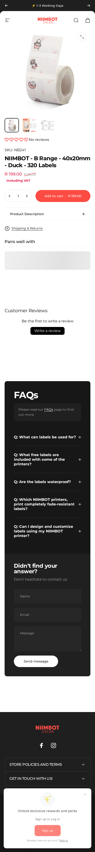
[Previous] (6, 5)
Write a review (47, 331)
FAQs (48, 409)
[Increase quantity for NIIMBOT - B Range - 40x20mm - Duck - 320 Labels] (27, 196)
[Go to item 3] (48, 125)
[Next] (88, 5)
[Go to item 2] (30, 125)
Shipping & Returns (27, 228)
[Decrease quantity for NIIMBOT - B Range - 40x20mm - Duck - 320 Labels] (10, 196)
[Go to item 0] (12, 125)
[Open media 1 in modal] (82, 37)
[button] (17, 139)
